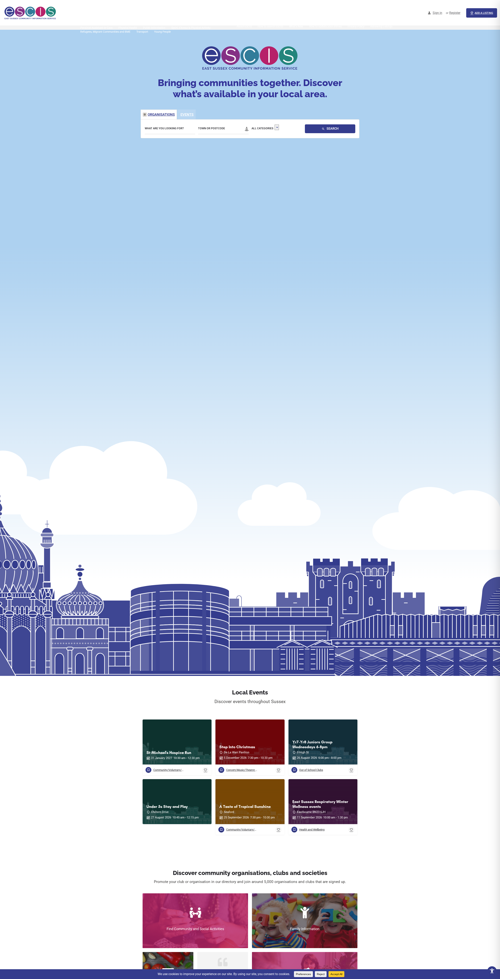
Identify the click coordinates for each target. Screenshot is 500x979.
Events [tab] (187, 114)
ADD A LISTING (484, 12)
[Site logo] (31, 12)
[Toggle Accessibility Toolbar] (492, 971)
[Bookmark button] (205, 770)
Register (454, 13)
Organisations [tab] (161, 114)
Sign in (437, 13)
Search (332, 128)
